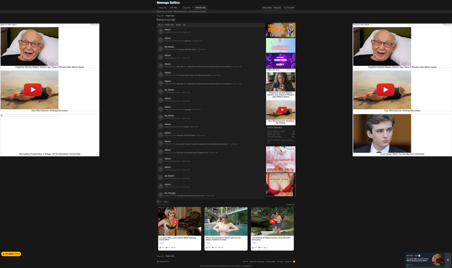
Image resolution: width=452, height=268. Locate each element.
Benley (186, 127)
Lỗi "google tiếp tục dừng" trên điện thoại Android (194, 75)
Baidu (171, 46)
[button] (179, 7)
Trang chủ (162, 7)
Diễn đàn (173, 7)
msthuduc (187, 41)
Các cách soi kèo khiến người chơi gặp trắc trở (192, 152)
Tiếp (165, 202)
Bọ (184, 25)
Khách (178, 25)
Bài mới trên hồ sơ (180, 11)
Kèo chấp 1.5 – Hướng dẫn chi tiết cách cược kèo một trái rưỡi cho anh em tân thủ (204, 66)
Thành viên (201, 7)
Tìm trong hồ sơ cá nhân (197, 11)
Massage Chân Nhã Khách (186, 135)
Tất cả (160, 25)
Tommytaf (187, 109)
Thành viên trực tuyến (164, 11)
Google (171, 193)
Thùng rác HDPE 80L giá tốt (186, 49)
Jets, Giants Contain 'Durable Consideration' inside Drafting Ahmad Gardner (202, 144)
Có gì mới (186, 7)
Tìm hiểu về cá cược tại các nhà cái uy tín (190, 195)
